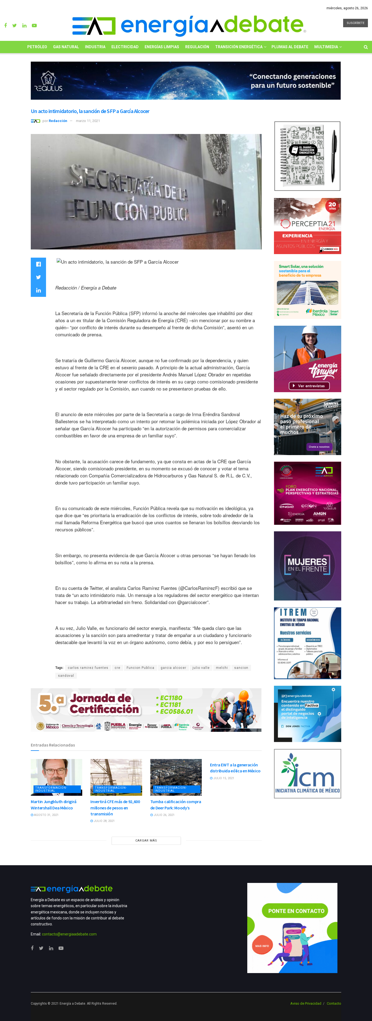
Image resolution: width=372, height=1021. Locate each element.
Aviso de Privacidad (305, 1003)
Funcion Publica (140, 668)
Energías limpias (162, 47)
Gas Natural (66, 47)
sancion (241, 668)
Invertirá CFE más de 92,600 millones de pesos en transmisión (115, 807)
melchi (222, 668)
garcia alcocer (173, 668)
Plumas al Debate (290, 47)
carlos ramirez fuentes (88, 668)
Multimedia (326, 47)
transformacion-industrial (51, 789)
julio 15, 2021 (223, 778)
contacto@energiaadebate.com (69, 934)
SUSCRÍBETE (355, 23)
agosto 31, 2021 (46, 815)
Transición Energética (239, 47)
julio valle (201, 668)
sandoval (66, 676)
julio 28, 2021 (104, 821)
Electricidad (125, 47)
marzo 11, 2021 (88, 121)
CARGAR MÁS (146, 840)
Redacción (58, 121)
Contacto (334, 1003)
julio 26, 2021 (164, 815)
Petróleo (37, 47)
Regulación (197, 47)
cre (117, 668)
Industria (95, 47)
